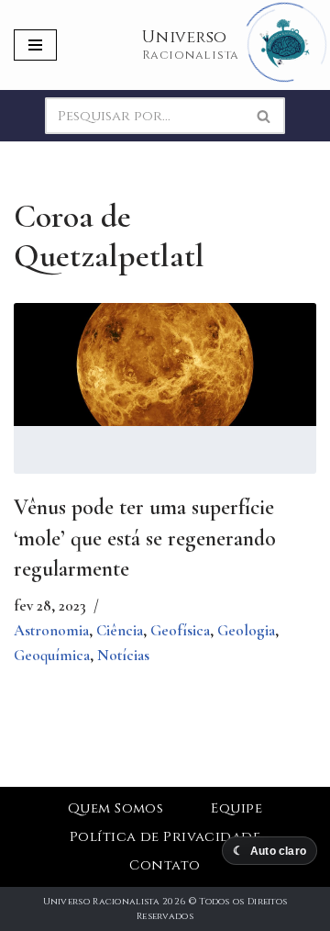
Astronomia (51, 630)
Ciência (119, 630)
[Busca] (264, 115)
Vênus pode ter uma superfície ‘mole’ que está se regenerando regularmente (145, 538)
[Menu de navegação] (35, 45)
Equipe (236, 808)
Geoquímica (52, 655)
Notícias (123, 655)
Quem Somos (116, 808)
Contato (164, 865)
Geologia (246, 630)
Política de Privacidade (165, 837)
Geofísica (180, 630)
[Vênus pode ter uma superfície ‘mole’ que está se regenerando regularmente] (165, 364)
